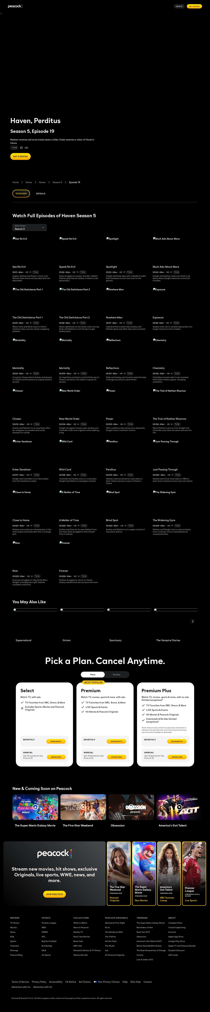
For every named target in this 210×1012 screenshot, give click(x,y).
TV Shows (14, 923)
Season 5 (57, 182)
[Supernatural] (35, 622)
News (12, 932)
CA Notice (70, 981)
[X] (172, 988)
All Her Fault (111, 941)
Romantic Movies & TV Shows (87, 950)
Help (125, 981)
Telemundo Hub (80, 955)
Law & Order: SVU (145, 959)
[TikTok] (179, 980)
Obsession (141, 936)
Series (29, 182)
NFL (44, 936)
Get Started (194, 6)
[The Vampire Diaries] (176, 622)
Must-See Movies (81, 936)
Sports (13, 941)
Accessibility (55, 981)
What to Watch (80, 923)
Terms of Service (20, 981)
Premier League (49, 923)
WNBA (45, 932)
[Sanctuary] (129, 622)
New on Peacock (81, 927)
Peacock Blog (16, 955)
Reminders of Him (145, 927)
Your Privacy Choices (109, 982)
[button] (35, 807)
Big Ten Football (49, 941)
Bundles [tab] (116, 674)
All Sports (46, 955)
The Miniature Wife (114, 932)
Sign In (179, 6)
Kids (12, 936)
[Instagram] (194, 980)
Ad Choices (85, 981)
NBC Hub (77, 946)
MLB (44, 950)
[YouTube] (187, 980)
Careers (148, 981)
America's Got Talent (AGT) (149, 941)
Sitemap (14, 950)
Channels (14, 946)
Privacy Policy (39, 981)
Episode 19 (74, 182)
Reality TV (78, 932)
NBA (44, 927)
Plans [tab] (92, 674)
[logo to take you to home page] (15, 6)
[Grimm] (82, 622)
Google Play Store (176, 941)
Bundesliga (47, 946)
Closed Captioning (176, 927)
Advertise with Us (21, 986)
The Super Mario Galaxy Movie (151, 923)
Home (15, 182)
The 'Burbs (110, 946)
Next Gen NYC (143, 932)
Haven (42, 182)
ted (106, 950)
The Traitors (110, 936)
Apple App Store (175, 936)
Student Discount (176, 950)
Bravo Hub (78, 941)
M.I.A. (107, 927)
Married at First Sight (115, 923)
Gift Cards (173, 955)
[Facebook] (172, 980)
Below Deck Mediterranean (149, 946)
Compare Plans (175, 923)
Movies (13, 927)
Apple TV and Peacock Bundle (182, 946)
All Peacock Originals (115, 955)
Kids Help (135, 981)
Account (172, 932)
